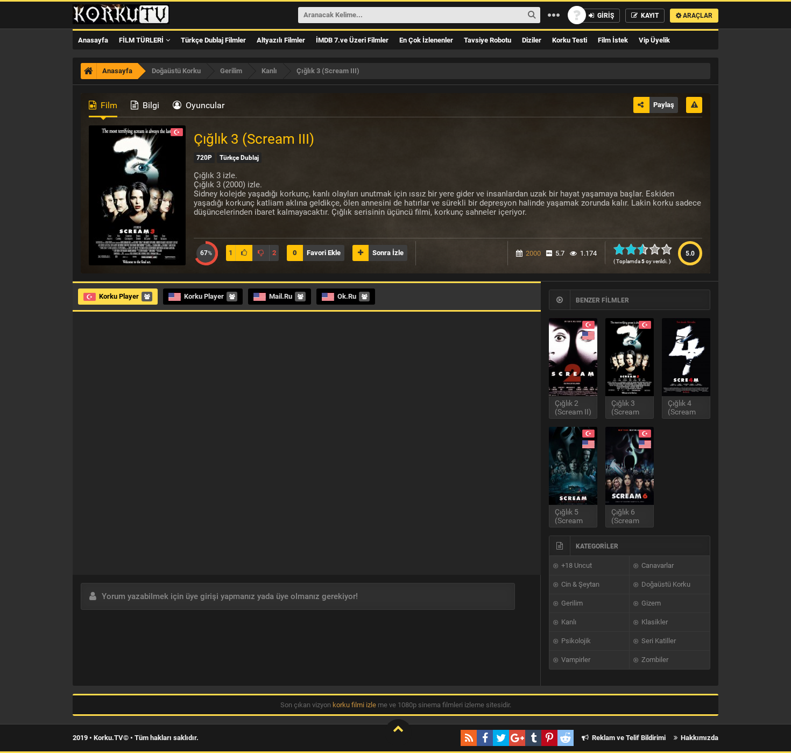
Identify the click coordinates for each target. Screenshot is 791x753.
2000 (533, 253)
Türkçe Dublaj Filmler (213, 40)
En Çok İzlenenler (426, 40)
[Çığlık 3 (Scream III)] (629, 357)
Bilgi (149, 105)
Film (107, 105)
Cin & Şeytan (579, 584)
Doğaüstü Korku (665, 584)
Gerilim (571, 603)
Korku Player (119, 296)
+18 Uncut (576, 565)
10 (670, 249)
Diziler (531, 40)
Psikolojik (575, 641)
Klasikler (654, 622)
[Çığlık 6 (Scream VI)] (629, 466)
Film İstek (613, 40)
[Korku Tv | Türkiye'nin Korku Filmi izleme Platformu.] (121, 15)
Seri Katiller (658, 641)
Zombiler (654, 660)
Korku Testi (569, 40)
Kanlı (568, 622)
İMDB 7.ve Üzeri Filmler (352, 40)
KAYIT (649, 15)
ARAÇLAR (696, 15)
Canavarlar (657, 565)
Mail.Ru (280, 296)
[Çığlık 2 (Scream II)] (573, 357)
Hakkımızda (698, 738)
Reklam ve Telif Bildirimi (628, 738)
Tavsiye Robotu (487, 40)
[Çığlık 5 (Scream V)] (573, 466)
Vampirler (575, 660)
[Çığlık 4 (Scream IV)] (686, 357)
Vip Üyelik (654, 40)
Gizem (650, 603)
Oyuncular (203, 105)
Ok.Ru (346, 296)
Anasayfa (93, 40)
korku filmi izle (354, 705)
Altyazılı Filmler (281, 40)
